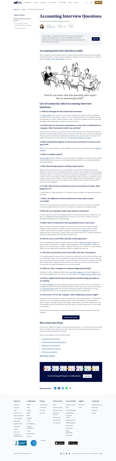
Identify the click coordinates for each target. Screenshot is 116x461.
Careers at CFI (17, 413)
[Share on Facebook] (59, 389)
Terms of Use (84, 453)
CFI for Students (18, 418)
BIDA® (28, 415)
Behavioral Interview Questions (51, 345)
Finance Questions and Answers (51, 348)
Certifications (27, 2)
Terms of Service (93, 453)
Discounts (42, 413)
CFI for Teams (62, 2)
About (70, 2)
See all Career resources (47, 356)
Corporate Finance (58, 407)
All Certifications (31, 423)
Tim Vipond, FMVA (51, 26)
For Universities (57, 420)
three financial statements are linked (80, 138)
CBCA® (29, 413)
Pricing (76, 2)
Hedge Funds (69, 425)
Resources (43, 2)
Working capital (44, 158)
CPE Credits (17, 421)
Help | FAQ (81, 405)
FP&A (53, 59)
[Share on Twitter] (62, 389)
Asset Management (71, 422)
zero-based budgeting (76, 272)
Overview (16, 405)
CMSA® (29, 410)
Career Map (69, 435)
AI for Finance (52, 2)
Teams (54, 405)
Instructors (16, 407)
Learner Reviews (18, 423)
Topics (28, 431)
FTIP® (28, 421)
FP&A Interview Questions (49, 352)
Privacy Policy (76, 453)
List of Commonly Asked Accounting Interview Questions (23, 24)
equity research (60, 59)
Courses (29, 436)
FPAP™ (28, 407)
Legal (80, 407)
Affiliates (16, 429)
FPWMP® (29, 418)
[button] (87, 2)
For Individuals (43, 405)
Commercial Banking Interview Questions (54, 342)
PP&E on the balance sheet (87, 242)
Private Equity (69, 428)
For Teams (42, 410)
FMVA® (29, 405)
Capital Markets (70, 413)
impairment (85, 230)
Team (15, 410)
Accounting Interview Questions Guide (23, 19)
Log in (91, 2)
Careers (36, 2)
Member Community (97, 405)
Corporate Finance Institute (18, 2)
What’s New (95, 407)
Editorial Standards (19, 415)
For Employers (56, 417)
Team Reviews (56, 422)
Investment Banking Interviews (51, 339)
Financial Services (57, 410)
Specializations (31, 433)
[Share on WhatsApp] (66, 389)
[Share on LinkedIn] (55, 389)
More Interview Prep (20, 28)
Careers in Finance (71, 405)
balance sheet (46, 115)
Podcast (94, 413)
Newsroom (16, 432)
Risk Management (70, 420)
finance (48, 59)
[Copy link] (70, 389)
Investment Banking (71, 410)
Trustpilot (43, 440)
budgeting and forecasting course (91, 274)
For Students (43, 407)
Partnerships (17, 426)
